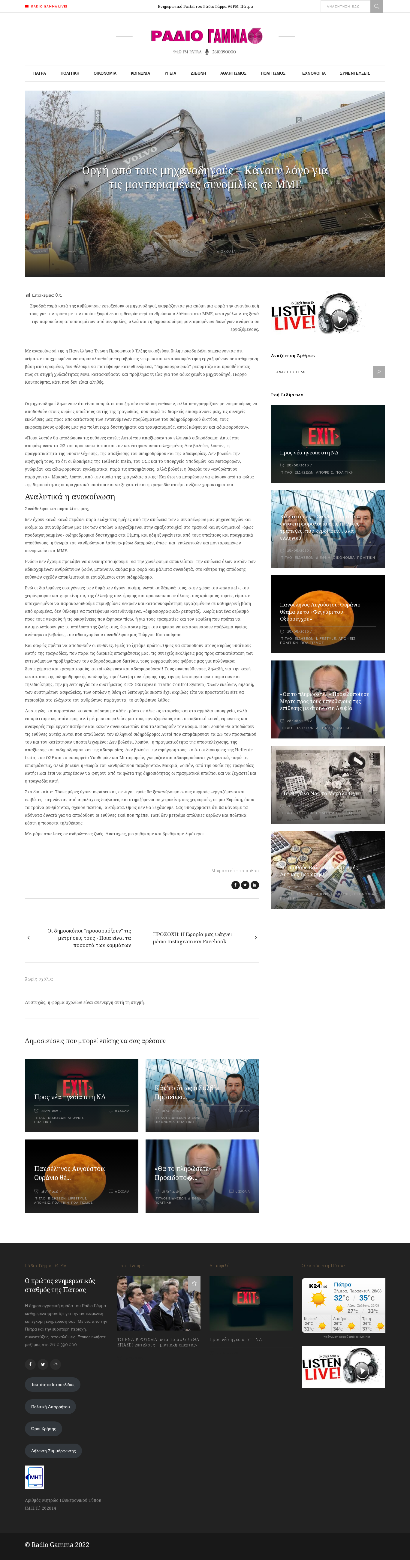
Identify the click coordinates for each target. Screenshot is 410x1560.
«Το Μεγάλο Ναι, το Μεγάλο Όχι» (320, 793)
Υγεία (347, 813)
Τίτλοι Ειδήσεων (50, 1117)
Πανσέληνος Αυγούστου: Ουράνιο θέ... (70, 1173)
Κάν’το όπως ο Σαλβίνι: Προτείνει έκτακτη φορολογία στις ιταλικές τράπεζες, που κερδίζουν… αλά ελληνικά (320, 527)
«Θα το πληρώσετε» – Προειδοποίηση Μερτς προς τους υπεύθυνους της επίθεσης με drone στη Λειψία (324, 701)
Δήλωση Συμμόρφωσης (53, 1450)
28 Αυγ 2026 (50, 1110)
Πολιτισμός (82, 1202)
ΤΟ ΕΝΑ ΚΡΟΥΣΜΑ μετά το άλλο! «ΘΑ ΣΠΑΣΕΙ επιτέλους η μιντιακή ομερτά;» (158, 1342)
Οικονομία (165, 1122)
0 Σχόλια (226, 251)
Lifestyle (77, 1198)
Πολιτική (42, 1122)
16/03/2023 (191, 251)
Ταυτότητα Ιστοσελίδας (52, 1384)
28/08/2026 (297, 465)
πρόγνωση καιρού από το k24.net (347, 1336)
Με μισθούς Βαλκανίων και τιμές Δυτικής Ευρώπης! (319, 871)
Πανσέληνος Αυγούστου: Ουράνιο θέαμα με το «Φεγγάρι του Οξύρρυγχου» (320, 611)
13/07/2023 (134, 1358)
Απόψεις (76, 1117)
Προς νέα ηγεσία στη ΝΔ (70, 1097)
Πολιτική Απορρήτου (50, 1406)
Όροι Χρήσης (43, 1428)
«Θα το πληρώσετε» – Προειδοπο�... (186, 1173)
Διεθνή (195, 1117)
